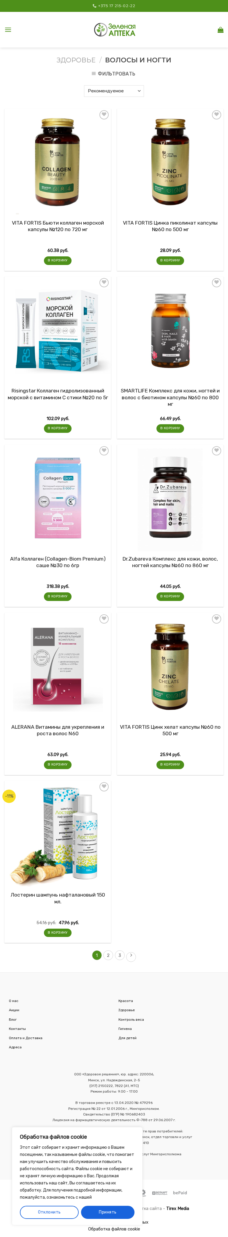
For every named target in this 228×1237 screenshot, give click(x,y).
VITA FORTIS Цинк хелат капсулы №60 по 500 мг (170, 730)
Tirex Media (177, 1208)
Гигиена (125, 1029)
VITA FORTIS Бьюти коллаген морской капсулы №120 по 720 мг (58, 226)
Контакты (17, 1029)
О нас (13, 1001)
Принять (107, 1212)
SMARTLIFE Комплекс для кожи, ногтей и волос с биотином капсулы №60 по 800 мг (170, 397)
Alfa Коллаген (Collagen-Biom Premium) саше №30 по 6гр (58, 562)
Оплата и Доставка (25, 1038)
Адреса (15, 1047)
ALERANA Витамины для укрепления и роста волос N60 (57, 730)
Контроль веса (131, 1019)
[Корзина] (221, 29)
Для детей (127, 1038)
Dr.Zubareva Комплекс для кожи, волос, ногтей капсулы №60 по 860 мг (170, 562)
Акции (14, 1010)
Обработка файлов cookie (114, 1229)
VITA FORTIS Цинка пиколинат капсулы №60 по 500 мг (170, 226)
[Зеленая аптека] (115, 29)
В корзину (57, 260)
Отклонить (49, 1212)
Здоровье (76, 60)
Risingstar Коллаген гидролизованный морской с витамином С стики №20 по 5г (58, 394)
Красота (125, 1001)
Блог (13, 1019)
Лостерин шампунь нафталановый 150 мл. (58, 898)
